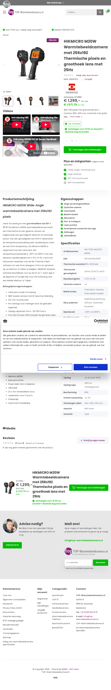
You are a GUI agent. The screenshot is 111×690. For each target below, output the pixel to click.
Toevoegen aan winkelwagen (86, 149)
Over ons (7, 595)
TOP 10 (55, 599)
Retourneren (9, 612)
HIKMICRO (73, 79)
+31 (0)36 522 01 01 (88, 612)
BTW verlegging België (13, 620)
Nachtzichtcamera (61, 623)
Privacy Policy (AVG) (12, 608)
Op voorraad (74, 123)
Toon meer (75, 116)
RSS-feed (74, 669)
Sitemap (7, 637)
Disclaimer (8, 603)
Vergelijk (88, 79)
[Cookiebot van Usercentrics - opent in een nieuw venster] (96, 321)
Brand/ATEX (57, 627)
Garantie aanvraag (12, 616)
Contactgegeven (11, 633)
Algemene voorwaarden (14, 599)
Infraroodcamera (60, 603)
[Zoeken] (100, 12)
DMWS (65, 669)
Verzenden (8, 629)
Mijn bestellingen (43, 604)
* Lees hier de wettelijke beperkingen (79, 568)
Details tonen (96, 359)
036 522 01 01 (12, 545)
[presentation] (4, 65)
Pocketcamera (59, 612)
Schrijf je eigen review (94, 440)
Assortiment (58, 595)
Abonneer (100, 562)
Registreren (42, 598)
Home (6, 35)
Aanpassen (53, 367)
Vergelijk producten (42, 611)
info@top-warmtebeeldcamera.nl (84, 540)
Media (10, 428)
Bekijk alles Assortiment (87, 75)
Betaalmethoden (11, 624)
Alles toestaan (90, 367)
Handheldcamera (60, 608)
